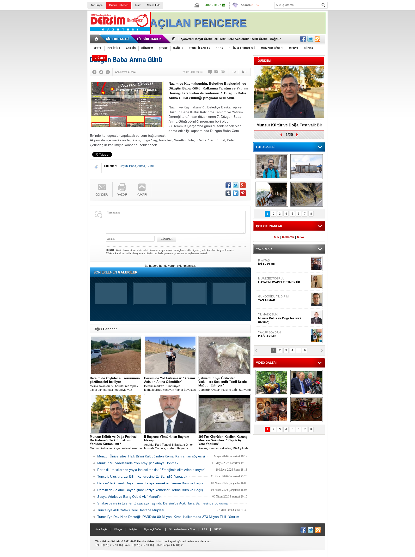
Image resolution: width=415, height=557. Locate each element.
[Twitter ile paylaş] (310, 39)
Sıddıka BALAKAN (270, 277)
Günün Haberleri (118, 5)
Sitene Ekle (153, 5)
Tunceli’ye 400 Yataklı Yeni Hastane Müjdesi (130, 510)
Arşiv (138, 5)
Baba (132, 166)
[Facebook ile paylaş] (303, 39)
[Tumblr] (228, 193)
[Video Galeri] (149, 39)
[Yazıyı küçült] (234, 72)
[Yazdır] (223, 72)
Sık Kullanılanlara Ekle (182, 529)
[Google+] (108, 72)
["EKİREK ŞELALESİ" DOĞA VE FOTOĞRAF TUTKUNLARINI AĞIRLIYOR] (272, 166)
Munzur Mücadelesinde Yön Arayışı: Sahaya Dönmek (137, 463)
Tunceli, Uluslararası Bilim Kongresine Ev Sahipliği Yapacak (142, 476)
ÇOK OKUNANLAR (269, 226)
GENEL (218, 529)
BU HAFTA (288, 237)
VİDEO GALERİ (266, 362)
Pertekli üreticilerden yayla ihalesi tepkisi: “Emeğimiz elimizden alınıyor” (151, 470)
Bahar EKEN (282, 297)
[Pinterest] (243, 193)
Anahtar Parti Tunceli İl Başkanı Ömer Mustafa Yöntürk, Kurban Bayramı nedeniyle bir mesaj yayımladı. (168, 442)
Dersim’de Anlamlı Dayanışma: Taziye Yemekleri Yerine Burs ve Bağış (150, 483)
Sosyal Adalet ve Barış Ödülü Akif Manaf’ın (129, 496)
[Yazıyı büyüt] (244, 72)
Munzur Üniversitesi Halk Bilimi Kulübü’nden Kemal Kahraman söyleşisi (151, 456)
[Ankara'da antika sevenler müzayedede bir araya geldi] (306, 409)
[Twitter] (101, 72)
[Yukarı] (142, 189)
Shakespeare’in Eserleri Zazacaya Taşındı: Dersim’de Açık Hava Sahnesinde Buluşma (162, 503)
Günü (150, 166)
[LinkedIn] (235, 193)
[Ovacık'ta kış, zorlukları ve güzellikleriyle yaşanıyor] (306, 166)
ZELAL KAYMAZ (279, 315)
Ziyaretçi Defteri (153, 529)
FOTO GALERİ (265, 147)
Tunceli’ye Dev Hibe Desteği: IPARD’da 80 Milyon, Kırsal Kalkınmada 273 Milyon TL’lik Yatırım (168, 517)
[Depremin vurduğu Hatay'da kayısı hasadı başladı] (272, 382)
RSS (204, 529)
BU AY (300, 237)
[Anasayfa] (96, 39)
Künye (118, 529)
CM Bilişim (177, 545)
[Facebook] (94, 72)
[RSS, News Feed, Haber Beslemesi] (317, 39)
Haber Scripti (162, 545)
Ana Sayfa (97, 5)
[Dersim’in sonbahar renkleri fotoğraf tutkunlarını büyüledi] (272, 194)
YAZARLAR (264, 249)
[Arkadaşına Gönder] (216, 72)
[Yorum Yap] (210, 72)
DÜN (276, 237)
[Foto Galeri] (118, 39)
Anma (141, 166)
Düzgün (122, 166)
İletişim (133, 529)
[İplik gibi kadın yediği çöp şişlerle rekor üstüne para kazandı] (272, 409)
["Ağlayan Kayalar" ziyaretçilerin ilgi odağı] (306, 194)
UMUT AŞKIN (283, 333)
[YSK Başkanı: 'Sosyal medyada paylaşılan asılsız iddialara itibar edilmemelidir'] (306, 382)
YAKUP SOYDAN (269, 259)
